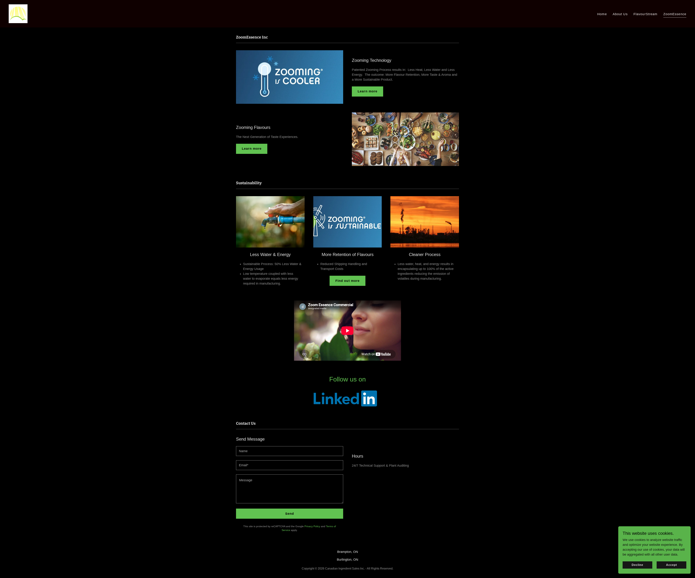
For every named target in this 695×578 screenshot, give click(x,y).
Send (289, 513)
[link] (18, 13)
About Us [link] (620, 14)
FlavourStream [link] (645, 14)
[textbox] (289, 451)
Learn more (367, 91)
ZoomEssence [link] (674, 14)
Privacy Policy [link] (312, 526)
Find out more (347, 281)
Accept (671, 564)
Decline (637, 564)
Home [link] (602, 14)
